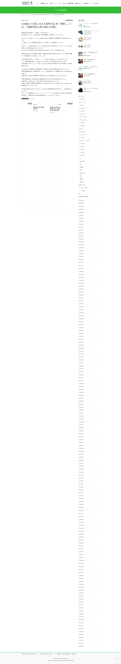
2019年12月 (81, 416)
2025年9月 (81, 215)
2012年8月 (81, 622)
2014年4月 (81, 572)
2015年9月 (81, 534)
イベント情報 (82, 190)
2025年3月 (81, 233)
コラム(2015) (82, 146)
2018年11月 (81, 451)
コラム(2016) (82, 143)
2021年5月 (81, 368)
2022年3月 (81, 339)
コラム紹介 (81, 105)
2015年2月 (81, 554)
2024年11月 (81, 244)
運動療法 (82, 179)
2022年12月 (81, 312)
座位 (81, 164)
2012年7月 (81, 625)
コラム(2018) (82, 137)
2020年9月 (81, 392)
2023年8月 (81, 289)
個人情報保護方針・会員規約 (69, 654)
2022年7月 (81, 327)
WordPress (54, 660)
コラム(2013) (82, 152)
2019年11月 (81, 419)
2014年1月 (81, 581)
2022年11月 (81, 315)
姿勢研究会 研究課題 (83, 196)
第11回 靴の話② (88, 37)
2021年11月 (81, 351)
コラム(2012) (82, 155)
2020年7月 (81, 398)
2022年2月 (81, 342)
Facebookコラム (82, 114)
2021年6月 (81, 365)
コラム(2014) (82, 149)
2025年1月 (81, 238)
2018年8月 (81, 460)
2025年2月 (81, 236)
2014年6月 (81, 569)
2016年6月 (81, 507)
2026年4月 (81, 203)
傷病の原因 (82, 161)
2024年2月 (81, 271)
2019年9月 (81, 424)
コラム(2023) (69, 20)
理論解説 (82, 167)
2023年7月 (81, 292)
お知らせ (81, 128)
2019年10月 (81, 421)
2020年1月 (81, 413)
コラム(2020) (82, 131)
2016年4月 (81, 513)
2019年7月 (81, 430)
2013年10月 (81, 587)
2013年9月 (81, 590)
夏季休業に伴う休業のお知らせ (91, 66)
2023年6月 (81, 295)
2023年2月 (81, 306)
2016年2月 (81, 519)
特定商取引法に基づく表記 (46, 654)
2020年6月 (81, 401)
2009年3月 (81, 646)
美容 (81, 170)
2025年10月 (81, 212)
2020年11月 (81, 386)
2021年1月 (81, 380)
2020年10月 (81, 389)
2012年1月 (81, 643)
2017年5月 (81, 486)
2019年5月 (81, 436)
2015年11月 (81, 528)
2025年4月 (81, 230)
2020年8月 (81, 395)
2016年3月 (81, 516)
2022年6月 (81, 330)
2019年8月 (81, 427)
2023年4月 (81, 300)
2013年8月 (81, 593)
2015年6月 (81, 543)
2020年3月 (81, 410)
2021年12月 (81, 348)
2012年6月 (81, 628)
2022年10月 (81, 318)
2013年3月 (81, 605)
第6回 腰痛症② (87, 81)
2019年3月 (81, 439)
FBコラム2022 (83, 119)
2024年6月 (81, 259)
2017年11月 (81, 472)
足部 (81, 176)
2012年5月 (81, 631)
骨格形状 (82, 181)
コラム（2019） (82, 134)
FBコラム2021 (83, 117)
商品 (80, 193)
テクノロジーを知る (83, 187)
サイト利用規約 (57, 654)
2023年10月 (81, 283)
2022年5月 (81, 333)
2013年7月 (81, 596)
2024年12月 (81, 241)
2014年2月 (81, 578)
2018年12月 (81, 448)
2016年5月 (81, 510)
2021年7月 (81, 362)
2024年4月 (81, 265)
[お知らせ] (27, 155)
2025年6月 (81, 224)
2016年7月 (81, 504)
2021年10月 (81, 354)
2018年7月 (81, 463)
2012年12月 (81, 613)
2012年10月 (81, 619)
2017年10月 (81, 475)
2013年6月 (81, 599)
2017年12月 (81, 469)
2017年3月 (81, 489)
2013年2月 (81, 607)
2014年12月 (81, 560)
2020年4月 (81, 407)
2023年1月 (81, 309)
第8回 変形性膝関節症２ (89, 59)
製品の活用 (82, 173)
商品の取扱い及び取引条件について (30, 654)
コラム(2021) (82, 99)
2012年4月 (81, 634)
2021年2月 (81, 377)
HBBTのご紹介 (82, 184)
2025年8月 (81, 218)
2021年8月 (81, 360)
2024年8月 (81, 253)
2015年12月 (81, 525)
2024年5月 (81, 262)
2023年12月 (81, 277)
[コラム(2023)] (68, 155)
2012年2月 (81, 640)
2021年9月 (81, 357)
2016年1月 (81, 522)
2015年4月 (81, 548)
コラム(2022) (82, 108)
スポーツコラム (82, 102)
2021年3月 (81, 374)
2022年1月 (81, 345)
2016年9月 (81, 501)
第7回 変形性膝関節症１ (89, 74)
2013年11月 (81, 584)
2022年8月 (81, 324)
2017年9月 (81, 478)
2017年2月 (81, 492)
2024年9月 (81, 250)
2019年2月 (81, 442)
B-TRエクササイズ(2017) (84, 140)
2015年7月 (81, 540)
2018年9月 (81, 457)
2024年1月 (81, 274)
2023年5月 (81, 298)
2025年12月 (81, 206)
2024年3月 (81, 268)
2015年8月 (81, 537)
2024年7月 (81, 256)
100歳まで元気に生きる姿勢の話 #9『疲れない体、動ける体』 (55, 109)
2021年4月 (81, 371)
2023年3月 (81, 303)
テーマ (80, 158)
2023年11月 (81, 280)
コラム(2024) (82, 122)
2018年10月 (81, 454)
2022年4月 (81, 336)
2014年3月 (81, 575)
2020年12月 (81, 383)
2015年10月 (81, 531)
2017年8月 (81, 481)
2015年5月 (81, 545)
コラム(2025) (82, 125)
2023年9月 (81, 286)
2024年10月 (81, 247)
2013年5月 (81, 602)
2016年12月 (81, 498)
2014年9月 (81, 566)
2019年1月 (81, 445)
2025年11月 (81, 209)
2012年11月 (81, 616)
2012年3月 (81, 637)
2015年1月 (81, 557)
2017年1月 (81, 495)
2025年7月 (81, 221)
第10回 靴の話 (87, 45)
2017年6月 (81, 483)
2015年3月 (81, 551)
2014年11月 (81, 563)
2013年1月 (81, 610)
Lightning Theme (60, 660)
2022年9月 (81, 321)
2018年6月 (81, 466)
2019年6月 (81, 433)
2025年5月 (81, 227)
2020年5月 (81, 404)
